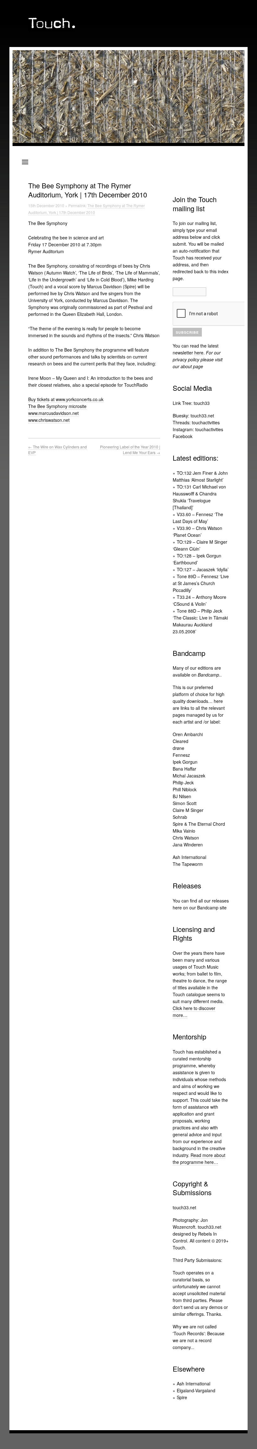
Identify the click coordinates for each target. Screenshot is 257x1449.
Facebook (182, 436)
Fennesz (181, 755)
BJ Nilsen (182, 796)
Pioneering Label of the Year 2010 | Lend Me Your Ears (130, 449)
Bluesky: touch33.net (193, 415)
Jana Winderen (188, 844)
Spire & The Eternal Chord (199, 824)
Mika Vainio (184, 831)
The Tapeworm (188, 864)
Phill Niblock (185, 789)
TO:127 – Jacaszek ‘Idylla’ (202, 569)
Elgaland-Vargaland (196, 1390)
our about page (188, 366)
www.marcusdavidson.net (53, 413)
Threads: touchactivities (196, 422)
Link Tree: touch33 (191, 403)
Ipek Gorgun (185, 762)
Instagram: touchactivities (198, 429)
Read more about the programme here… (199, 1158)
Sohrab (180, 817)
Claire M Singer (188, 810)
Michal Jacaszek (189, 775)
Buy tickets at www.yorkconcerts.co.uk (65, 399)
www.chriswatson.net (49, 420)
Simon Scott (185, 803)
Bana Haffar (184, 769)
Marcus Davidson (104, 286)
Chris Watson (186, 837)
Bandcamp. (209, 675)
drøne (178, 748)
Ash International (189, 857)
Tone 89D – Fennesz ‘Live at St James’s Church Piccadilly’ (201, 583)
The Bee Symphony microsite (57, 406)
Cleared (180, 741)
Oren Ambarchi (188, 734)
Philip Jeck (183, 782)
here (198, 352)
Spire (182, 1397)
